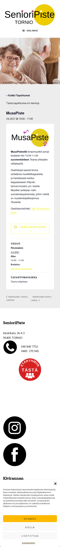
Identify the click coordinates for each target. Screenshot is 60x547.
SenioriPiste (30, 15)
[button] (55, 483)
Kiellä (30, 527)
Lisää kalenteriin (32, 227)
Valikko (32, 30)
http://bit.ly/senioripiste (21, 268)
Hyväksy (30, 518)
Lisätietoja (30, 535)
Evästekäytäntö (28, 543)
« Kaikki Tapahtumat (18, 95)
